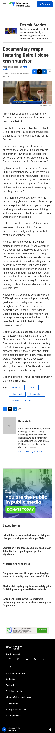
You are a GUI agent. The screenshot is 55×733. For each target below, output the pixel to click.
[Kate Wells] (9, 425)
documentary (36, 394)
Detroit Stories (33, 25)
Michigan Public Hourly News (18, 697)
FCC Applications (13, 716)
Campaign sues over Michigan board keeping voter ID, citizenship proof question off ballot (26, 575)
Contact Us (10, 679)
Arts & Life (17, 388)
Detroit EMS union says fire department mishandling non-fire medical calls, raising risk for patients (27, 602)
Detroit (32, 388)
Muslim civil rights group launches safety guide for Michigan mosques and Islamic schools (27, 588)
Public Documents (14, 691)
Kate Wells (25, 421)
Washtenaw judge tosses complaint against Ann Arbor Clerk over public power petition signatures (27, 551)
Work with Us (11, 685)
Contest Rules (12, 703)
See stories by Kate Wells (31, 451)
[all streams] (51, 729)
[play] (4, 729)
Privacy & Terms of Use (16, 709)
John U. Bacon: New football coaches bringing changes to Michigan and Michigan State (26, 537)
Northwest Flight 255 (21, 400)
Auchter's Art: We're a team (16, 563)
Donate (46, 4)
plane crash (17, 394)
